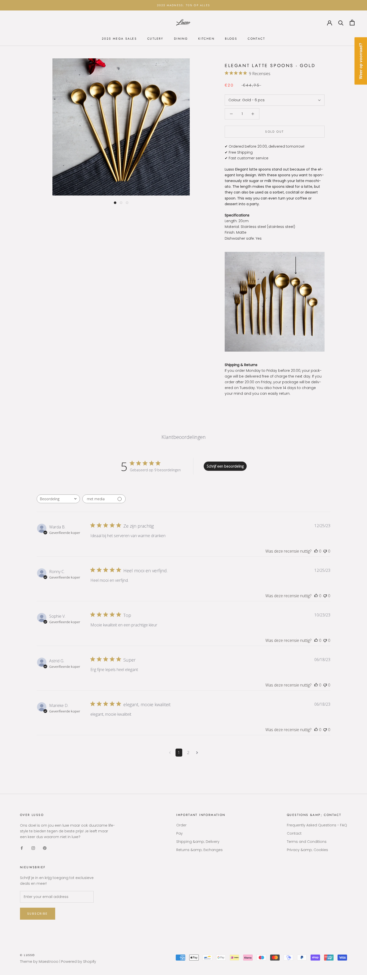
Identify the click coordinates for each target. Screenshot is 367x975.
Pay (179, 833)
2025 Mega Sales (119, 38)
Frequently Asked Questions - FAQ (317, 825)
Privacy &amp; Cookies (307, 849)
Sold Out (274, 131)
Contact (256, 38)
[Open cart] (352, 22)
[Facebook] (21, 848)
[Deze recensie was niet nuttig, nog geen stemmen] (325, 551)
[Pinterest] (44, 848)
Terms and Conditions (307, 841)
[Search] (341, 22)
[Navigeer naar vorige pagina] (170, 753)
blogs (231, 38)
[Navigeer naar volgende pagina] (197, 753)
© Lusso (27, 955)
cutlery (155, 38)
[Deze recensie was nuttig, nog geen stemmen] (316, 551)
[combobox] (58, 498)
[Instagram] (33, 848)
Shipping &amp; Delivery (197, 841)
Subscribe (37, 913)
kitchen (206, 38)
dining (181, 38)
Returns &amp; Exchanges (199, 849)
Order (181, 825)
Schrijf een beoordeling (225, 466)
